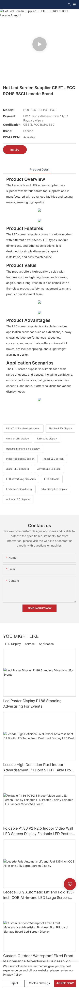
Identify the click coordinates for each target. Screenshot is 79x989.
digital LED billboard (17, 468)
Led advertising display (19, 489)
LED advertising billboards (21, 478)
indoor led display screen (20, 458)
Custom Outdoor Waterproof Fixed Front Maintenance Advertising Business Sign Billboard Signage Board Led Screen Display (38, 959)
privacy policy (12, 974)
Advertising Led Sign (49, 468)
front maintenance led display (23, 448)
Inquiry (14, 149)
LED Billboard (51, 478)
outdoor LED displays (18, 499)
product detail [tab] (39, 169)
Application (46, 644)
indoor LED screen (53, 458)
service (30, 644)
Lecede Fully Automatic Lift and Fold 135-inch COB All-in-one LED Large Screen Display (38, 895)
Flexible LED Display (60, 428)
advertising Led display (54, 489)
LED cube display (47, 438)
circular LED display (17, 438)
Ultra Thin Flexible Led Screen (23, 428)
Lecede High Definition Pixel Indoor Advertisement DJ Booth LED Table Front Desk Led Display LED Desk (39, 768)
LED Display (13, 644)
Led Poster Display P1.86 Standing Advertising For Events (32, 703)
